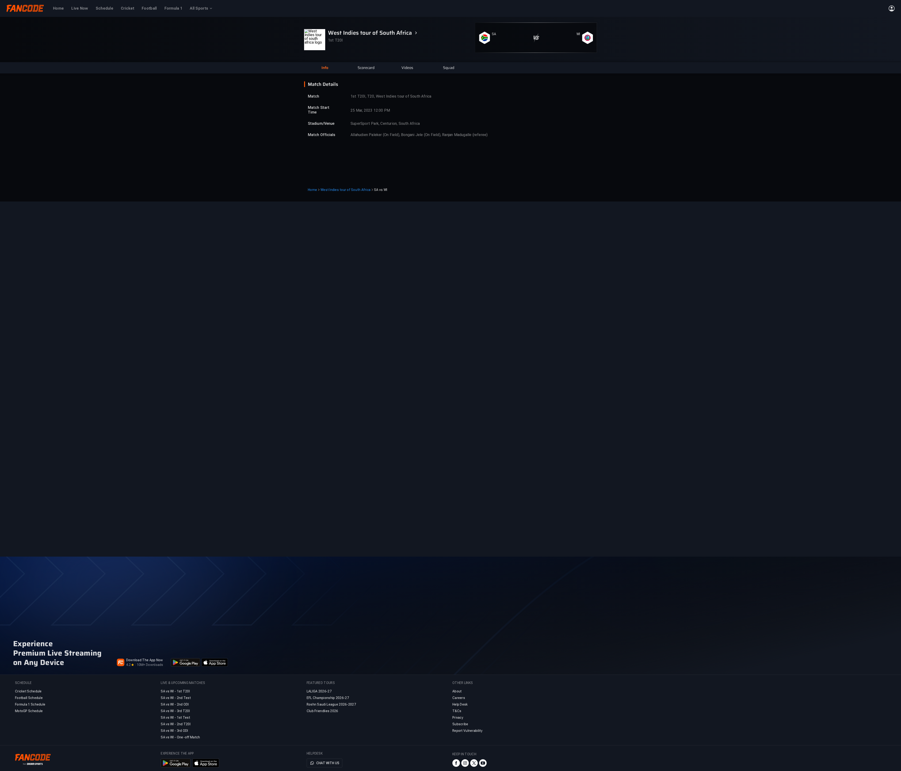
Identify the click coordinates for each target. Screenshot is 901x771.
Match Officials (322, 135)
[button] (324, 67)
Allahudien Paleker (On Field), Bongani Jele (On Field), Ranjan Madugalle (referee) (419, 135)
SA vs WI (380, 190)
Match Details (323, 84)
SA (494, 28)
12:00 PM (382, 110)
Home (312, 190)
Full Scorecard (581, 47)
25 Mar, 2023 (361, 110)
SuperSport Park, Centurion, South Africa (385, 123)
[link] (582, 47)
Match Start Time (318, 109)
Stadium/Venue (321, 123)
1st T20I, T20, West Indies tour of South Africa (391, 96)
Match (313, 96)
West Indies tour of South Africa (345, 190)
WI (578, 28)
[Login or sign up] (891, 8)
